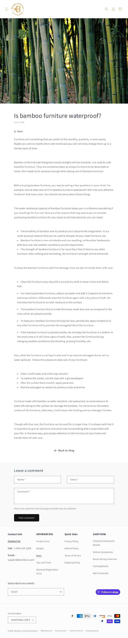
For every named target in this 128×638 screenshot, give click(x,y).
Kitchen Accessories (103, 552)
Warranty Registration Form (47, 571)
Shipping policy (92, 631)
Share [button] (20, 131)
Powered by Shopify (30, 631)
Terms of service (76, 631)
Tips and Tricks (43, 562)
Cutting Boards (100, 566)
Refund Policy (72, 548)
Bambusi (17, 631)
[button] (6, 9)
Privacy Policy (71, 541)
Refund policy (46, 631)
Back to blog (66, 450)
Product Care (42, 541)
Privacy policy (60, 631)
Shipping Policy (72, 562)
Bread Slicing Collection (105, 559)
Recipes (40, 548)
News (39, 555)
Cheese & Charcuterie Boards (104, 543)
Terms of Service (73, 555)
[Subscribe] (60, 592)
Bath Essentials (100, 573)
